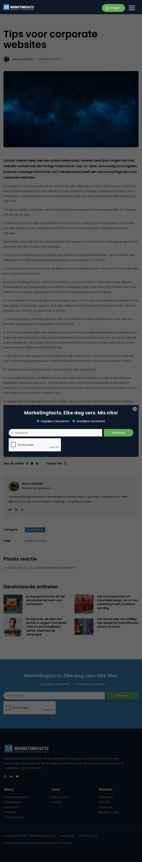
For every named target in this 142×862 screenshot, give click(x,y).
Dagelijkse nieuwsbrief (55, 421)
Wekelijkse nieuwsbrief (91, 421)
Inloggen (115, 8)
